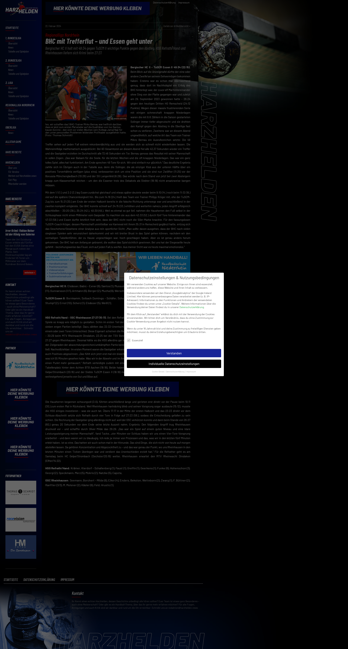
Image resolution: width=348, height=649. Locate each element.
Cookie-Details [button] (158, 372)
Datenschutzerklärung (191, 307)
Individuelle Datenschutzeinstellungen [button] (174, 364)
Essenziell (137, 340)
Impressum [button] (191, 372)
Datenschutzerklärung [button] (175, 372)
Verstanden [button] (174, 353)
